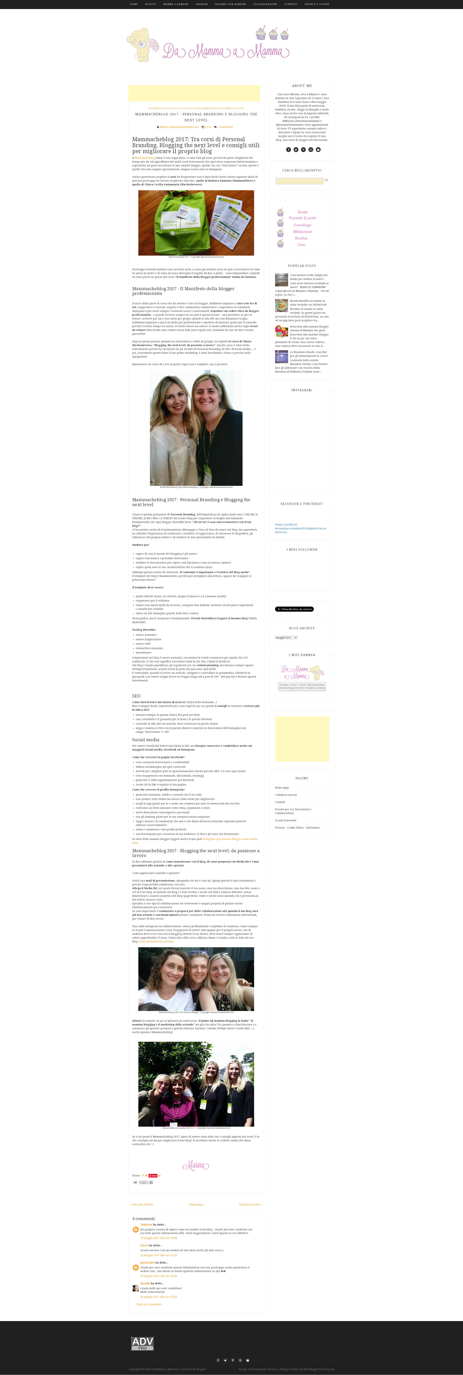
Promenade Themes (264, 1369)
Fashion (202, 4)
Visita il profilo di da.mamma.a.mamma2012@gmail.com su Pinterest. (300, 528)
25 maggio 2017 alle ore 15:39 (158, 1255)
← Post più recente (141, 1204)
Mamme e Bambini (176, 4)
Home (134, 4)
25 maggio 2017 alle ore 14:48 (158, 1238)
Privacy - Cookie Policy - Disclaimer (297, 827)
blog (175, 108)
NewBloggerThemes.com (319, 1369)
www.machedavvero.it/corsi (155, 941)
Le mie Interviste (285, 820)
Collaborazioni (265, 4)
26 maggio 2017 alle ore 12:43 (158, 1296)
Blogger (185, 108)
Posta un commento (149, 1304)
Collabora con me (286, 794)
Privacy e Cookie (317, 4)
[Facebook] (218, 1360)
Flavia (144, 1245)
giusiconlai (147, 1262)
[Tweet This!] (146, 1175)
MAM (192, 1128)
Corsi (196, 108)
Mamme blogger (233, 108)
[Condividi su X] (148, 1182)
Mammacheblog (211, 108)
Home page (196, 1204)
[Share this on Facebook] (142, 1175)
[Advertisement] (194, 93)
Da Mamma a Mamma (165, 1369)
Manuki (145, 1283)
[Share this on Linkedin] (159, 1175)
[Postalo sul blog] (144, 1182)
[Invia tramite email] (141, 1182)
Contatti (291, 4)
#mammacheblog (159, 108)
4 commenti (225, 126)
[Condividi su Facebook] (151, 1182)
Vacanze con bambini (230, 4)
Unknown (146, 1224)
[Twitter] (225, 1360)
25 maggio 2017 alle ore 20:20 (158, 1276)
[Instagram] (240, 1360)
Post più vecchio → (251, 1204)
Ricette (150, 4)
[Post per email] (134, 1182)
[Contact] (247, 1360)
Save (154, 1175)
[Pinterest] (232, 1360)
